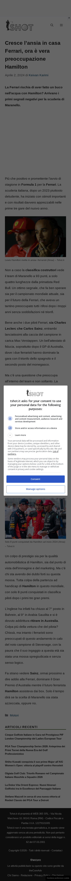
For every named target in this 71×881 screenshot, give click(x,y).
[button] (35, 435)
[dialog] (36, 440)
